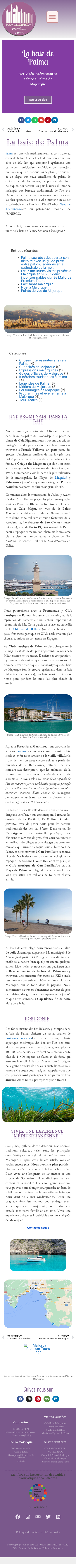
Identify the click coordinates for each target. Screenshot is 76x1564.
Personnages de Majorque (39, 390)
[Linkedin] (55, 1399)
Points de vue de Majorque (41, 291)
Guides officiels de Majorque (41, 373)
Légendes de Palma (34, 383)
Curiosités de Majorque (37, 367)
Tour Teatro (28, 400)
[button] (52, 17)
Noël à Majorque (33, 287)
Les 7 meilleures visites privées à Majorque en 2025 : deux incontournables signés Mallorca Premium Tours (46, 276)
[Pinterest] (38, 1399)
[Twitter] (48, 1516)
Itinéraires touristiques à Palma (43, 377)
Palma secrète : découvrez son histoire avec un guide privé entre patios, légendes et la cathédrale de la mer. (45, 262)
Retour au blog (38, 99)
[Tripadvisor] (47, 1399)
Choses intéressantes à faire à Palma (42, 361)
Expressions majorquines (38, 370)
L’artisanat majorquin (37, 284)
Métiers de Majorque (35, 387)
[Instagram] (29, 1399)
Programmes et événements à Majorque (42, 395)
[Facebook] (20, 1399)
